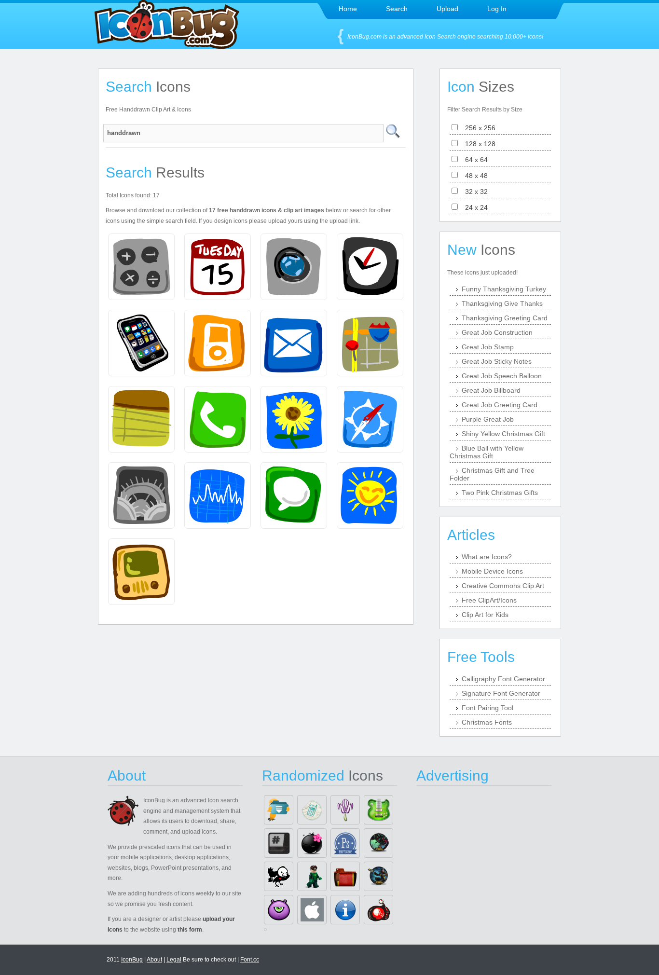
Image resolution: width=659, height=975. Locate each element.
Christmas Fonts (487, 722)
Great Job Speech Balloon (502, 376)
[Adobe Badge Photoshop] (345, 843)
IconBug (132, 959)
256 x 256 (477, 128)
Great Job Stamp (488, 347)
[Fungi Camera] (378, 909)
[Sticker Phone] (312, 809)
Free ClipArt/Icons (489, 600)
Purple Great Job (488, 419)
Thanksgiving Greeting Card (505, 318)
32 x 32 (473, 191)
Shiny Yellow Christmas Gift (503, 434)
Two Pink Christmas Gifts (500, 492)
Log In (497, 9)
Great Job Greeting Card (499, 405)
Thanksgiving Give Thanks (502, 303)
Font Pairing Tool (487, 708)
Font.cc (249, 959)
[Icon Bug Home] (167, 46)
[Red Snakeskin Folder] (345, 876)
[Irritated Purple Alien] (278, 909)
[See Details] (141, 267)
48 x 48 (473, 175)
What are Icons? (487, 557)
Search (397, 9)
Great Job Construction (497, 332)
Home (348, 9)
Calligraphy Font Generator (503, 679)
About (154, 959)
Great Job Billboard (491, 390)
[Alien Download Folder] (278, 809)
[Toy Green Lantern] (312, 876)
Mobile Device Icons (492, 571)
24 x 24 (473, 207)
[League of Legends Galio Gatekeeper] (378, 843)
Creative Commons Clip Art (503, 586)
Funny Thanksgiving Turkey (504, 289)
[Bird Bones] (278, 876)
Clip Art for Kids (485, 614)
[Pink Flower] (345, 809)
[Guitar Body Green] (378, 809)
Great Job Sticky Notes (497, 361)
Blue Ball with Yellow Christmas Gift (486, 452)
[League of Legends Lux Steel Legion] (378, 876)
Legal (173, 959)
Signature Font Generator (501, 693)
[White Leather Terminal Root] (278, 843)
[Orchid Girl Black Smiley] (312, 843)
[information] (345, 909)
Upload (447, 9)
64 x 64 (473, 160)
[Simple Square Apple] (312, 909)
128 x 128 (477, 144)
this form (190, 929)
